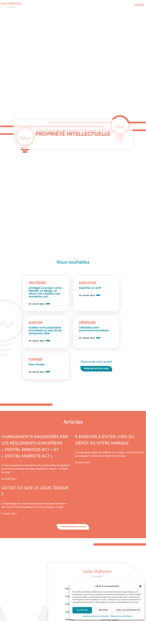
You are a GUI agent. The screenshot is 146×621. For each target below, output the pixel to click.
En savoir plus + (9, 479)
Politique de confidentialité (121, 616)
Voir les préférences (128, 610)
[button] (140, 586)
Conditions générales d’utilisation (95, 616)
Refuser (103, 610)
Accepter (82, 610)
